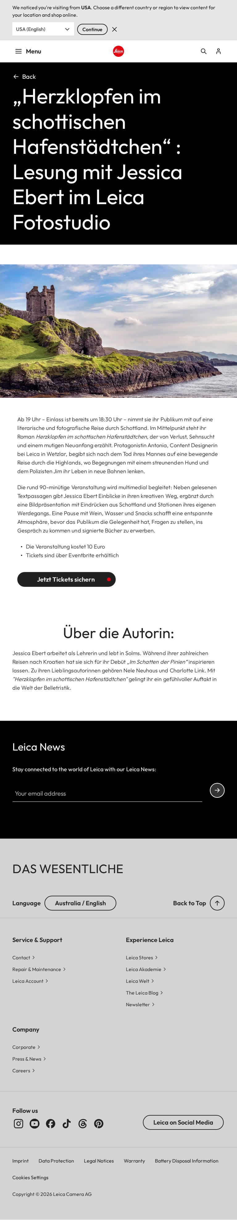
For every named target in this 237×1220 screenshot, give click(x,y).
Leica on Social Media (183, 1122)
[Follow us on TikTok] (66, 1123)
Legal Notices (99, 1161)
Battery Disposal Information (186, 1161)
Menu (33, 51)
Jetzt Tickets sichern (66, 579)
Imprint (20, 1161)
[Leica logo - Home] (118, 51)
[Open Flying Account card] (218, 51)
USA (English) (30, 29)
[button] (217, 903)
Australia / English (80, 903)
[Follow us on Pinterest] (99, 1123)
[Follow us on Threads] (83, 1123)
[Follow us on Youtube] (34, 1123)
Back (29, 76)
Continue (92, 29)
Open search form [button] (204, 51)
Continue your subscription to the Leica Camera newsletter (217, 790)
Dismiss (114, 29)
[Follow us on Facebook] (50, 1123)
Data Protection (56, 1161)
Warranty (134, 1161)
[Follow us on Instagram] (18, 1123)
